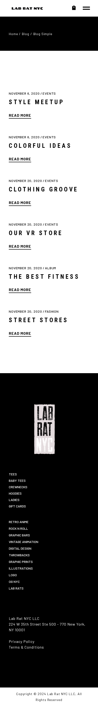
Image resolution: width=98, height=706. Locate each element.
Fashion (52, 311)
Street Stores (39, 320)
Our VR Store (36, 233)
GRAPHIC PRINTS (21, 562)
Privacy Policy (21, 641)
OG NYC (14, 582)
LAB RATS (16, 588)
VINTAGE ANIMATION (23, 542)
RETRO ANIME (19, 522)
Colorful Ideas (40, 145)
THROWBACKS (19, 555)
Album (50, 268)
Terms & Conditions (26, 647)
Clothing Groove (43, 189)
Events (49, 93)
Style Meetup (36, 102)
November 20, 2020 (26, 181)
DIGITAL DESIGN (20, 548)
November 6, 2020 (24, 93)
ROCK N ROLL (18, 528)
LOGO (13, 575)
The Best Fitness (44, 276)
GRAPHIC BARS (19, 535)
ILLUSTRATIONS (21, 568)
